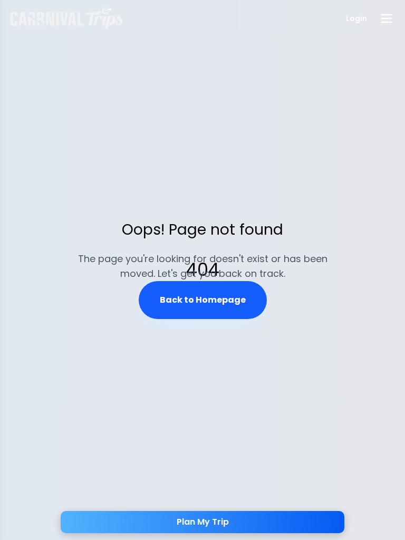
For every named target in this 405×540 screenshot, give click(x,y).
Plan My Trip (203, 522)
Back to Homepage (203, 300)
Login (356, 18)
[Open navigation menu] (387, 18)
